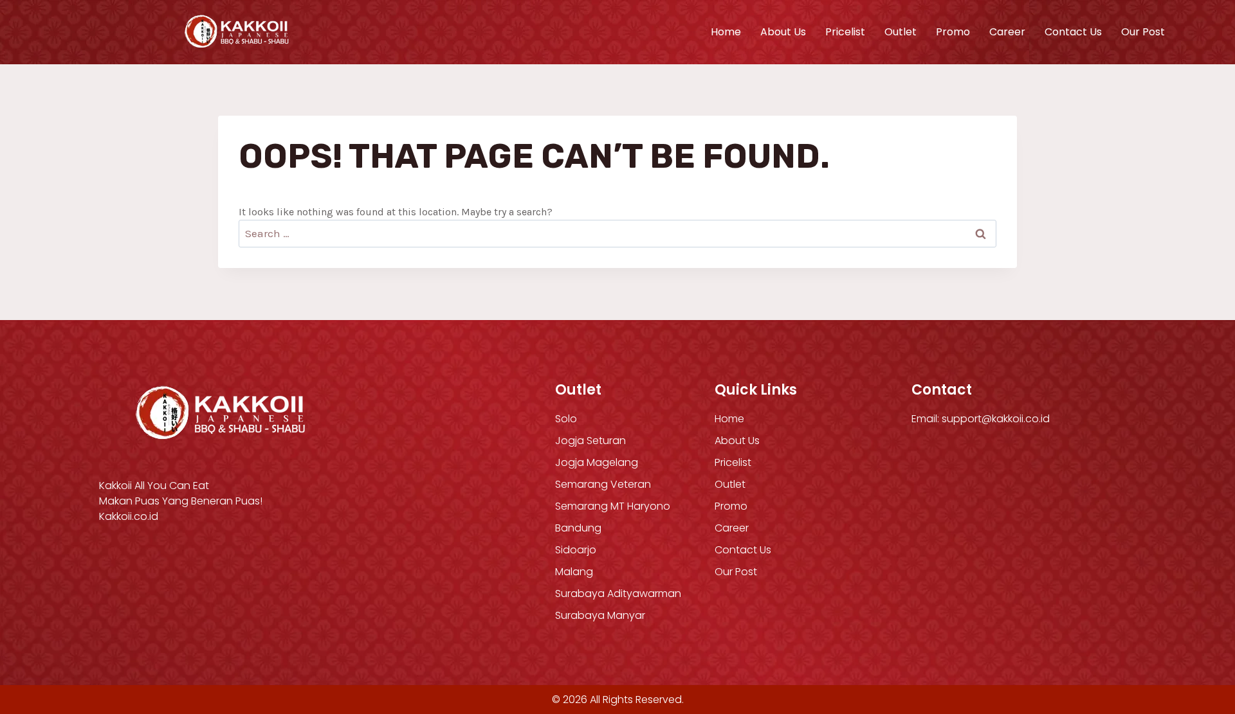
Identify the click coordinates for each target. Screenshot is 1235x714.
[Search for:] (617, 233)
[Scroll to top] (1199, 642)
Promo (953, 31)
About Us (783, 31)
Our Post (1143, 31)
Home (726, 31)
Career (1007, 31)
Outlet (900, 31)
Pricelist (845, 31)
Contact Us (1073, 31)
